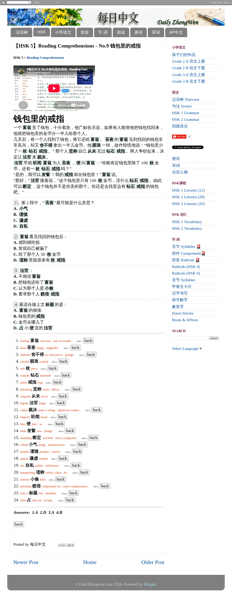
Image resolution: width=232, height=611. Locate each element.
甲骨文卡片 (182, 287)
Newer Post (25, 562)
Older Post (152, 562)
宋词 (156, 32)
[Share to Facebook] (69, 545)
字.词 (103, 32)
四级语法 (180, 126)
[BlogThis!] (63, 545)
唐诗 (138, 32)
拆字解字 (180, 300)
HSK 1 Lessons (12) (188, 190)
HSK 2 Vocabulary (187, 228)
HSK (41, 32)
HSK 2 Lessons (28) (188, 197)
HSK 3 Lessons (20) (188, 204)
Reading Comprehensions (45, 57)
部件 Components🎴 (189, 253)
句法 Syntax (182, 106)
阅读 (121, 32)
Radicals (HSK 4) (186, 267)
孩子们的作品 (183, 55)
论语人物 (180, 172)
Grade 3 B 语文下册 (188, 81)
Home (89, 562)
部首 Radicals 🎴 (186, 260)
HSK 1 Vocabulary (187, 222)
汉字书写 (180, 293)
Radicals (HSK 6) (186, 273)
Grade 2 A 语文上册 (188, 61)
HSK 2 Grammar (185, 119)
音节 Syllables (183, 280)
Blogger (150, 584)
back (88, 340)
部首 (85, 32)
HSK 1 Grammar (185, 113)
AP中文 (176, 32)
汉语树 (22, 32)
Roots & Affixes (185, 320)
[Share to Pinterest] (72, 545)
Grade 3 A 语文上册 (188, 75)
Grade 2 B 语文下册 (188, 68)
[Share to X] (66, 545)
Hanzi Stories (182, 313)
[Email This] (59, 545)
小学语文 (63, 32)
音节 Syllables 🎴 (186, 247)
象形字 (178, 307)
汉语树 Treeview (185, 99)
